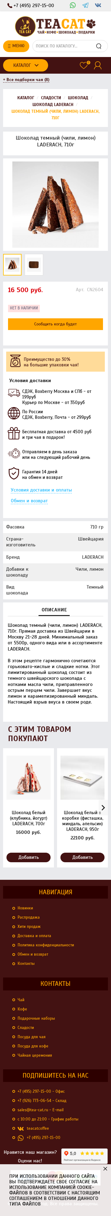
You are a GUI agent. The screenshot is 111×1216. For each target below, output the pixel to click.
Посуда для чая (32, 1036)
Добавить (28, 857)
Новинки (25, 908)
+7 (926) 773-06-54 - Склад (42, 1100)
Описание (54, 610)
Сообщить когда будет (55, 324)
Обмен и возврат (29, 501)
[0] (84, 65)
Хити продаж (29, 926)
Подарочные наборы (36, 1018)
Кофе (22, 1009)
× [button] (105, 1168)
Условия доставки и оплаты (41, 490)
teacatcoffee (38, 1128)
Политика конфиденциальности (46, 945)
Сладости (26, 1027)
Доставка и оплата (34, 935)
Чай (21, 1000)
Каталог (22, 65)
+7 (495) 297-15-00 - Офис (41, 1091)
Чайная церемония (35, 1055)
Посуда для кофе (33, 1046)
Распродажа (29, 917)
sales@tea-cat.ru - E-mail (41, 1110)
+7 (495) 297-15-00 (43, 1137)
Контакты (26, 963)
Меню (18, 45)
